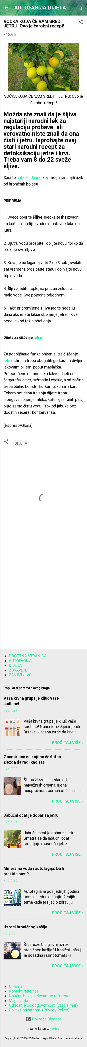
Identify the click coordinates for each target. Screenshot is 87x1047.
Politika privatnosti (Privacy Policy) (39, 1010)
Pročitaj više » (67, 742)
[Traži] (80, 9)
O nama (15, 986)
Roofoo (55, 1028)
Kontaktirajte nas (24, 991)
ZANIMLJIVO (20, 674)
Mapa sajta (18, 1000)
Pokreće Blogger (46, 1019)
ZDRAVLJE (18, 670)
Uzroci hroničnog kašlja (25, 927)
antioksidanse (29, 177)
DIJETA (20, 443)
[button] (80, 22)
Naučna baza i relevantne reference (40, 995)
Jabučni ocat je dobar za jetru (31, 815)
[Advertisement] (43, 598)
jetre (38, 337)
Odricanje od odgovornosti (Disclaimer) (43, 1005)
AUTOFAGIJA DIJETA (40, 8)
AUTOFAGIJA (20, 660)
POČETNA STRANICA (28, 656)
